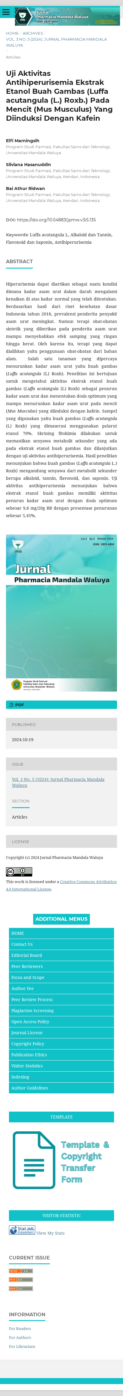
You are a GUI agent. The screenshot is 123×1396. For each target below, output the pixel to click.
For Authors (20, 1337)
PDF (19, 704)
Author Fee (22, 988)
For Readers (20, 1328)
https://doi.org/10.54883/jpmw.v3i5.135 (56, 220)
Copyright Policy (27, 1043)
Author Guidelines (29, 1088)
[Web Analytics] (22, 1233)
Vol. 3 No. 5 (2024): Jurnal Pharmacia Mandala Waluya (56, 42)
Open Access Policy (30, 1021)
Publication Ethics (29, 1055)
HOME (17, 933)
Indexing (20, 1077)
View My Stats (50, 1233)
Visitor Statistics (27, 1066)
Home (12, 33)
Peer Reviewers (27, 966)
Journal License (27, 1032)
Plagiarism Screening (32, 1010)
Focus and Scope (27, 977)
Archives (33, 33)
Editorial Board (26, 955)
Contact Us (22, 944)
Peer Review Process (32, 999)
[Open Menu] (6, 12)
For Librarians (22, 1346)
